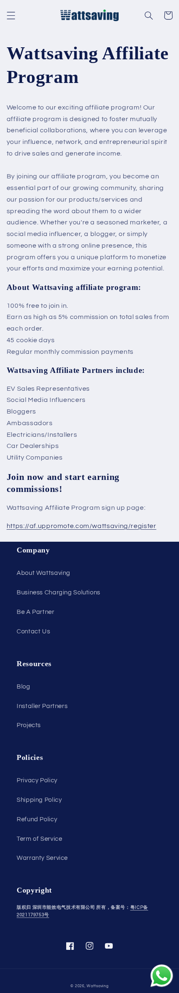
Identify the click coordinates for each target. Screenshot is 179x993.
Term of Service (39, 839)
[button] (10, 15)
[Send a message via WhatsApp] (162, 976)
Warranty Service (42, 858)
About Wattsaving (43, 573)
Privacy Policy (37, 780)
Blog (23, 687)
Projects (29, 725)
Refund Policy (37, 819)
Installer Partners (42, 706)
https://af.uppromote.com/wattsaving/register (82, 526)
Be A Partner (36, 612)
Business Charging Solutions (58, 592)
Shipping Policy (39, 800)
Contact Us (33, 631)
